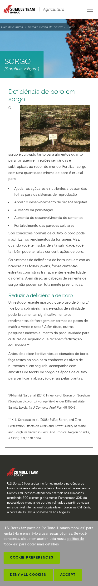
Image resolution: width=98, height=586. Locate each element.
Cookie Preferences (31, 557)
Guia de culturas (12, 27)
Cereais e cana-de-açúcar (45, 27)
